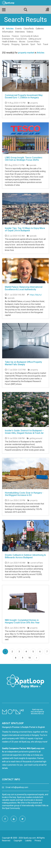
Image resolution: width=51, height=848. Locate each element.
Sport (32, 44)
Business (6, 36)
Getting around (34, 39)
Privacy (38, 840)
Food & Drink (21, 39)
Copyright (18, 840)
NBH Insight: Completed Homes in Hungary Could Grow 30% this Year (22, 621)
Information (7, 31)
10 (29, 658)
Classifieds (29, 28)
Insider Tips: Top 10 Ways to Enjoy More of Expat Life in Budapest (25, 229)
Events (18, 28)
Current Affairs (33, 41)
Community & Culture (29, 36)
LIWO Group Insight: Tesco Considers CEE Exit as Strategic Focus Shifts (23, 158)
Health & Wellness (9, 41)
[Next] (36, 658)
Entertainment (8, 39)
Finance (15, 36)
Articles (10, 28)
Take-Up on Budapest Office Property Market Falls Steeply (23, 363)
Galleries (40, 28)
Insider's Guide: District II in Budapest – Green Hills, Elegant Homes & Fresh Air (24, 431)
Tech (39, 44)
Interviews (20, 31)
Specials (25, 44)
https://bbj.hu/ (36, 295)
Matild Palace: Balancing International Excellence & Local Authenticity (23, 288)
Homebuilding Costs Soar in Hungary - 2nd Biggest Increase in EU (24, 494)
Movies (22, 41)
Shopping (15, 44)
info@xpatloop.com (19, 787)
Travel (45, 44)
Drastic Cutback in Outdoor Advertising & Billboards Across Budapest (25, 556)
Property (5, 44)
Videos (30, 31)
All (3, 28)
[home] (8, 3)
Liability (28, 840)
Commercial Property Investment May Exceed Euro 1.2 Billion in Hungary (24, 96)
